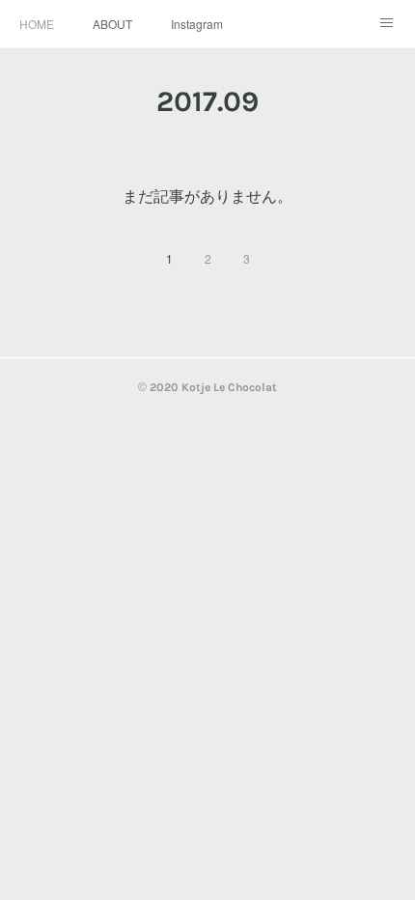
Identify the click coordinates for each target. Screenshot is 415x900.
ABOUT (112, 23)
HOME (36, 23)
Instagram (197, 23)
